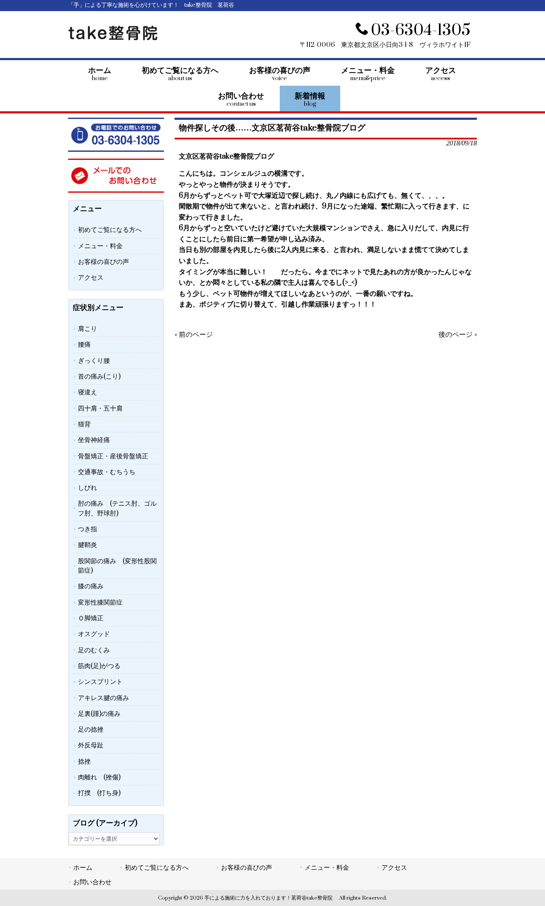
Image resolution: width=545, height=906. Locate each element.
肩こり (87, 328)
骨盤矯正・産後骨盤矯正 (113, 456)
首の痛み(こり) (99, 376)
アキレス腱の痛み (103, 698)
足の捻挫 (90, 729)
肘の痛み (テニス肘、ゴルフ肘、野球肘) (117, 508)
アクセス (90, 277)
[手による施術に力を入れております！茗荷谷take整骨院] (113, 38)
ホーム (82, 867)
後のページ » (458, 334)
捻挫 (84, 761)
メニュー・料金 (100, 246)
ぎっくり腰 (94, 360)
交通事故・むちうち (106, 472)
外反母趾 (90, 745)
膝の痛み (90, 586)
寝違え (87, 392)
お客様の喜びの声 (103, 262)
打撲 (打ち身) (99, 793)
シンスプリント (100, 681)
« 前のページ (194, 334)
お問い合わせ (92, 882)
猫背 (84, 424)
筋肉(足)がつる (99, 666)
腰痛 (84, 344)
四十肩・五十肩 (100, 408)
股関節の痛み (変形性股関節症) (117, 566)
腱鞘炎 (87, 545)
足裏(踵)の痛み (99, 713)
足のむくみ (94, 650)
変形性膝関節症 (100, 602)
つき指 (87, 529)
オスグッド (94, 634)
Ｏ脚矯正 (90, 618)
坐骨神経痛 (94, 440)
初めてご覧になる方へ (110, 230)
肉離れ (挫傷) (99, 777)
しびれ (87, 487)
